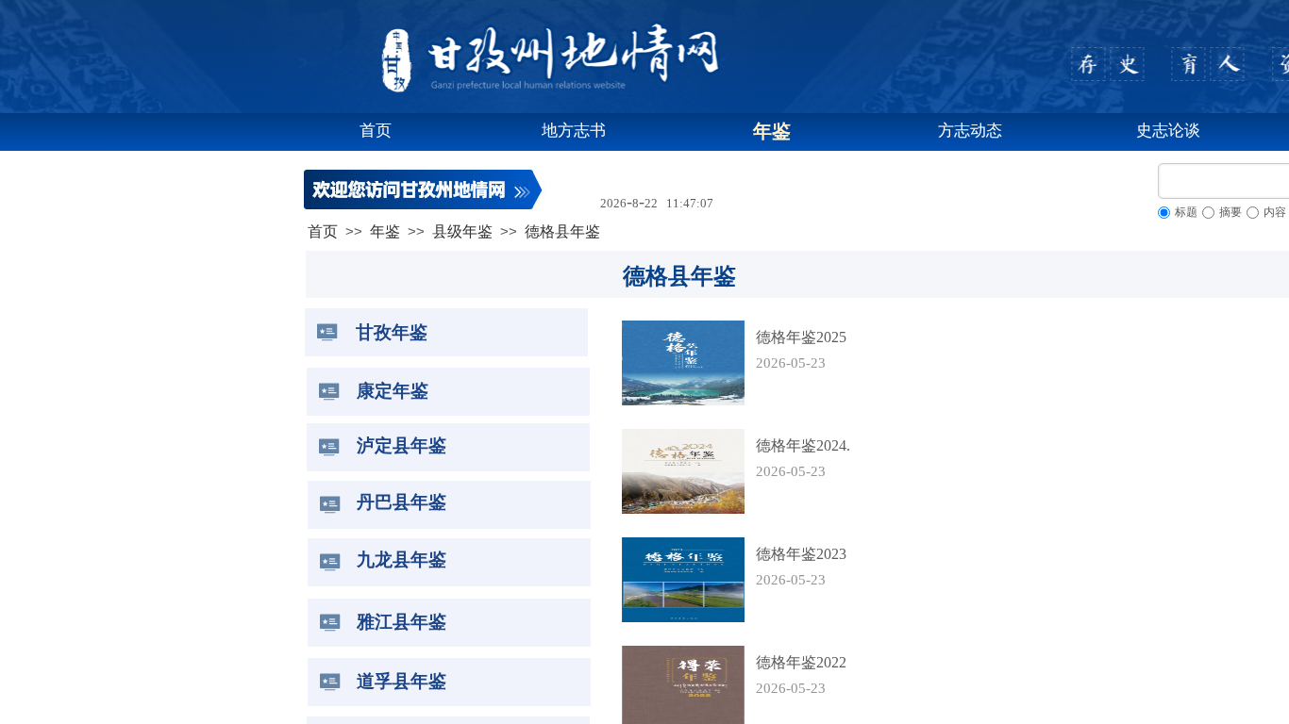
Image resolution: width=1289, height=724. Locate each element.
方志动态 (970, 131)
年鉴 (772, 131)
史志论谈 (1168, 131)
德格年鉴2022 (801, 662)
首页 (376, 131)
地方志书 (574, 131)
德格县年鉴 (562, 231)
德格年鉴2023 (801, 554)
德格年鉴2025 (801, 337)
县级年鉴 (462, 231)
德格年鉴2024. (803, 445)
